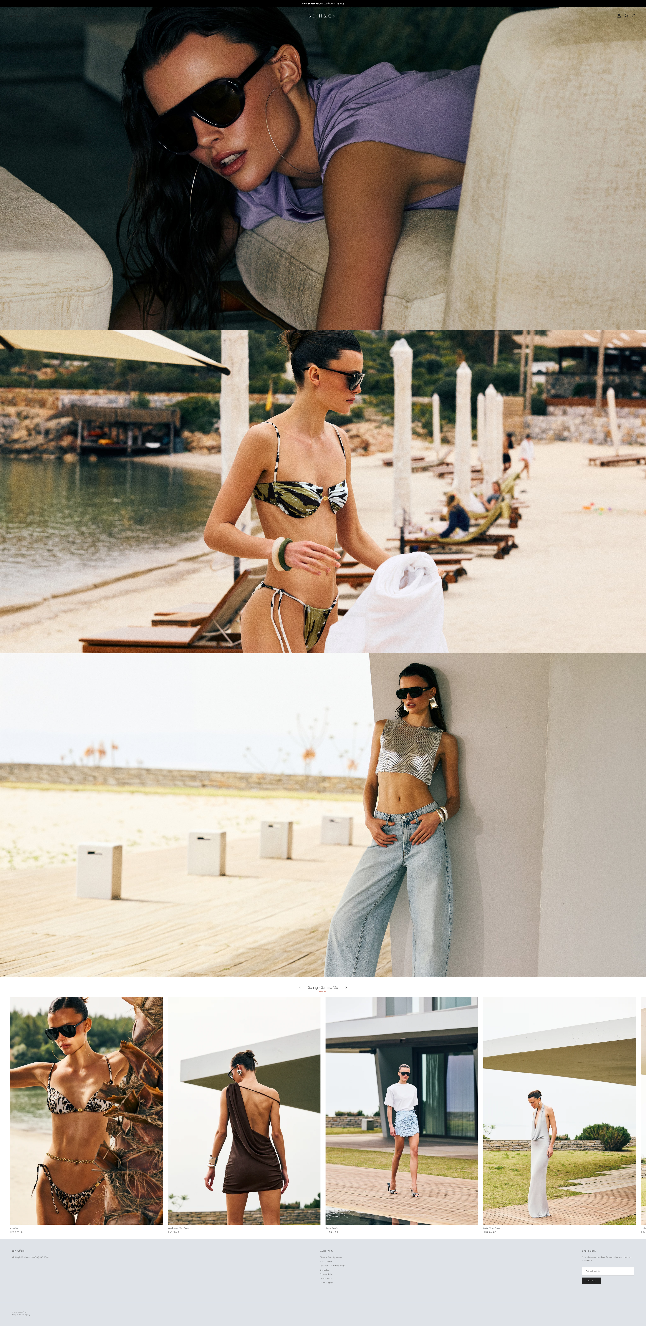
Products (82, 16)
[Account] (618, 16)
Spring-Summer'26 (19, 16)
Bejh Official (22, 1312)
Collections (98, 16)
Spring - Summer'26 (323, 987)
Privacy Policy (326, 1261)
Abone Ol (591, 1280)
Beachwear (66, 16)
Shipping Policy (326, 1274)
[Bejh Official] (323, 15)
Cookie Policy (326, 1278)
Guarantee (324, 1269)
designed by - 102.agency (21, 1314)
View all (323, 992)
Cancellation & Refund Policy (332, 1265)
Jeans (51, 16)
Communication (326, 1282)
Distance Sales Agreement (331, 1257)
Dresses (39, 16)
